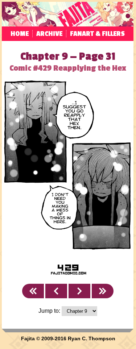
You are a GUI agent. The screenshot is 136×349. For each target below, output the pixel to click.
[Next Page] (79, 291)
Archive (49, 33)
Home (20, 33)
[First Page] (33, 291)
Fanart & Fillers (97, 33)
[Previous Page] (56, 291)
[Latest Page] (103, 291)
